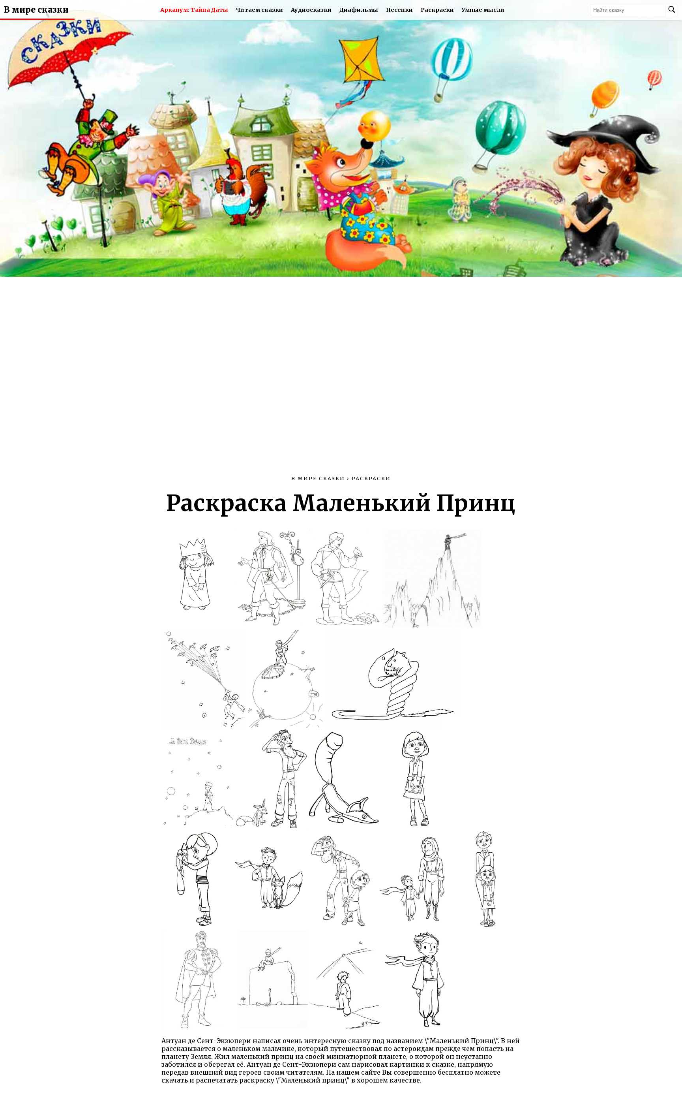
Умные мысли (483, 9)
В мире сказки (36, 10)
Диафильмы (358, 9)
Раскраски (437, 9)
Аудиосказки (311, 9)
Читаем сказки (259, 9)
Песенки (399, 9)
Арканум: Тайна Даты (194, 9)
